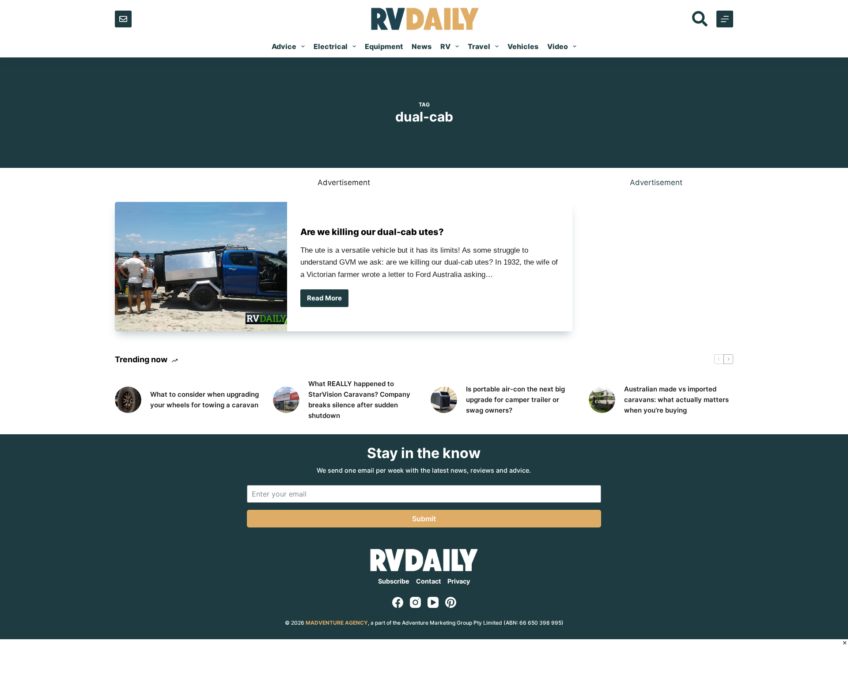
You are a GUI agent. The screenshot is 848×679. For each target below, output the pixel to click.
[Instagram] (415, 602)
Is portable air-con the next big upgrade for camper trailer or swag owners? (515, 399)
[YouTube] (433, 602)
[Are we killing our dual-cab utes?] (201, 266)
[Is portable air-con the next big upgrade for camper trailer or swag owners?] (444, 400)
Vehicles (522, 46)
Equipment (384, 46)
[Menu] (724, 19)
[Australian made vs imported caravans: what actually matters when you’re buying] (602, 400)
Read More (325, 300)
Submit (424, 518)
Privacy (458, 581)
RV (445, 46)
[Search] (700, 19)
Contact (428, 581)
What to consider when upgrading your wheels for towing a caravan (204, 399)
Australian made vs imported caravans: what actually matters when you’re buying (676, 399)
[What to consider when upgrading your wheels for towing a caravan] (128, 400)
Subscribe (393, 581)
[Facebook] (397, 602)
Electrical (331, 46)
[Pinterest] (450, 602)
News (422, 46)
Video (557, 46)
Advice (284, 46)
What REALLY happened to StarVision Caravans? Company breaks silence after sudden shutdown (359, 399)
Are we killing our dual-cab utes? (372, 232)
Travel (479, 46)
